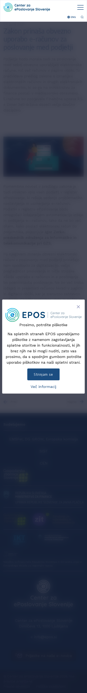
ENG (73, 17)
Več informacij (43, 386)
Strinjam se (43, 374)
